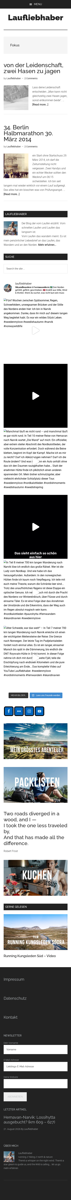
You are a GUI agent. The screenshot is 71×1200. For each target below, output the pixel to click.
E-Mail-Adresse (11, 1060)
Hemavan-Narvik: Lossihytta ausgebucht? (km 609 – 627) (29, 1119)
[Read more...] (40, 104)
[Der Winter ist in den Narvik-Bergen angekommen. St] (36, 527)
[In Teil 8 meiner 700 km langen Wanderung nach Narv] (36, 592)
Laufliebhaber (35, 17)
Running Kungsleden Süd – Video (30, 956)
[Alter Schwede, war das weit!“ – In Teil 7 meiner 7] (36, 658)
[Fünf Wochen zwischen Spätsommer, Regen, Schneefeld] (36, 330)
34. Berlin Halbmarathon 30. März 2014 (28, 133)
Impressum (14, 979)
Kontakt (11, 1017)
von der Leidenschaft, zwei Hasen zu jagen (33, 68)
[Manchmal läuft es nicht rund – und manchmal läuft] (36, 461)
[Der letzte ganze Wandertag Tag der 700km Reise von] (36, 396)
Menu (38, 4)
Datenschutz (15, 998)
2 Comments (30, 78)
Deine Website (11, 1077)
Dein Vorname (11, 1043)
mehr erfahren (11, 1168)
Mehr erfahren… (47, 244)
